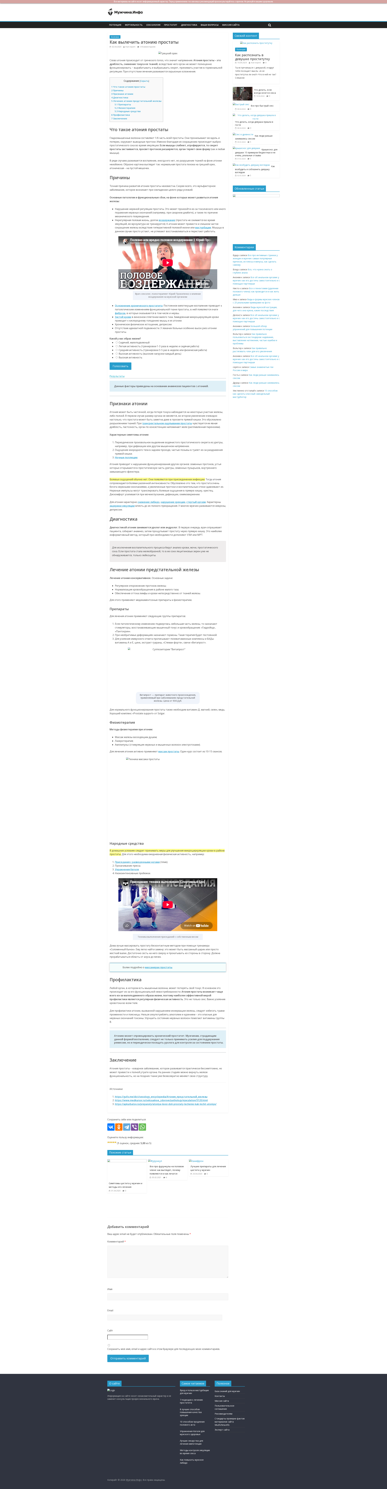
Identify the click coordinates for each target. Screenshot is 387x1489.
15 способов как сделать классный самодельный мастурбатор (255, 393)
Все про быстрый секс (262, 105)
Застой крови (123, 317)
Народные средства (128, 111)
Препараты (123, 104)
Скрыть (144, 80)
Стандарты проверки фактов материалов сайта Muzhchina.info (230, 1421)
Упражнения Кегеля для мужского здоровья (192, 1433)
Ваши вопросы (210, 24)
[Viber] (134, 1127)
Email (110, 1310)
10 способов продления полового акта (192, 1423)
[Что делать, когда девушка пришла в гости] (255, 115)
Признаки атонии (122, 93)
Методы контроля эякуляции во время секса (195, 1452)
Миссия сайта (230, 24)
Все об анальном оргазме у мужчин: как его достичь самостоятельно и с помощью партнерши (256, 280)
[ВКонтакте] (111, 1127)
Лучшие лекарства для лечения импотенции (191, 1442)
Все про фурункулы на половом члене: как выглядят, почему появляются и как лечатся (167, 1170)
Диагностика (189, 24)
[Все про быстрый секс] (241, 104)
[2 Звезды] (110, 1142)
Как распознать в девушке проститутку (252, 57)
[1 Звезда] (108, 1142)
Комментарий (116, 1241)
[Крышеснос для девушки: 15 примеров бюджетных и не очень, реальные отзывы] (246, 148)
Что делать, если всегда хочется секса (265, 91)
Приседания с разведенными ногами (137, 862)
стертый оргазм (196, 502)
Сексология (153, 24)
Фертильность (134, 24)
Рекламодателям (223, 1413)
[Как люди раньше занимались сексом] (243, 134)
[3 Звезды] (112, 1142)
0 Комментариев (147, 46)
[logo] (111, 1390)
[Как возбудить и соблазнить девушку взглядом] (251, 164)
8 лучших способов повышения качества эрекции (191, 1412)
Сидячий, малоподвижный (134, 342)
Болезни (115, 37)
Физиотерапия (125, 108)
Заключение (119, 118)
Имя (109, 1289)
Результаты (117, 376)
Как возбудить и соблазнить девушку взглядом (255, 169)
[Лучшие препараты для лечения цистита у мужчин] (196, 1161)
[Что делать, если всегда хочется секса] (242, 88)
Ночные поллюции (126, 457)
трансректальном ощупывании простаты (167, 423)
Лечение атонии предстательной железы (136, 100)
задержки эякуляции (122, 505)
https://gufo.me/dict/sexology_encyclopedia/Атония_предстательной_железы (161, 1096)
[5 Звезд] (115, 1142)
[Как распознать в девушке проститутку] (256, 43)
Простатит (170, 24)
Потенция (115, 24)
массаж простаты (168, 751)
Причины (117, 90)
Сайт (110, 1330)
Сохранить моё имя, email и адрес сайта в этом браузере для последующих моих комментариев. (163, 1349)
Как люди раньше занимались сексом (254, 137)
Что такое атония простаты (128, 86)
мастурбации (203, 227)
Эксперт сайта (222, 1429)
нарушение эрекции (173, 502)
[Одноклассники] (118, 1127)
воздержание (167, 220)
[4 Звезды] (114, 1142)
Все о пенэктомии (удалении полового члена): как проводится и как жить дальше (256, 291)
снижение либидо (148, 502)
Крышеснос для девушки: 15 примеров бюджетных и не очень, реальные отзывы (256, 152)
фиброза (120, 313)
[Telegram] (126, 1127)
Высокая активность (130, 357)
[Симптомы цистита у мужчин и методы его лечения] (127, 1161)
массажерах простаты (158, 967)
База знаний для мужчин (227, 1391)
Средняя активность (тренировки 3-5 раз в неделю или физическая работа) (162, 350)
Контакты (220, 1396)
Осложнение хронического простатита (139, 305)
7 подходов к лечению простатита (191, 1401)
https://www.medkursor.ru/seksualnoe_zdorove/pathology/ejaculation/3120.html (161, 1100)
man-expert (130, 46)
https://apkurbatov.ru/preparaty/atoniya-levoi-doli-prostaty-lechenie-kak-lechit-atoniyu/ (165, 1104)
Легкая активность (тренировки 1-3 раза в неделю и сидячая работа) (158, 346)
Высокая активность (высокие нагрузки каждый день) (149, 353)
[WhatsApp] (142, 1127)
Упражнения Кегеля (127, 869)
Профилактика (120, 114)
